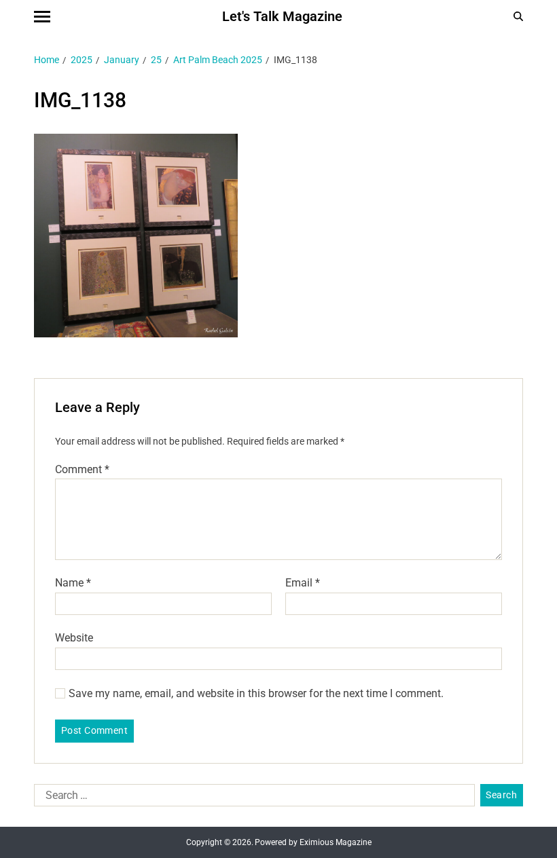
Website (74, 637)
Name (73, 583)
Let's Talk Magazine (282, 16)
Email (302, 583)
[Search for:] (252, 798)
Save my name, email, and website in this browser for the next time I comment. (256, 694)
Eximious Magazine (336, 842)
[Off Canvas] (42, 16)
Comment (82, 470)
